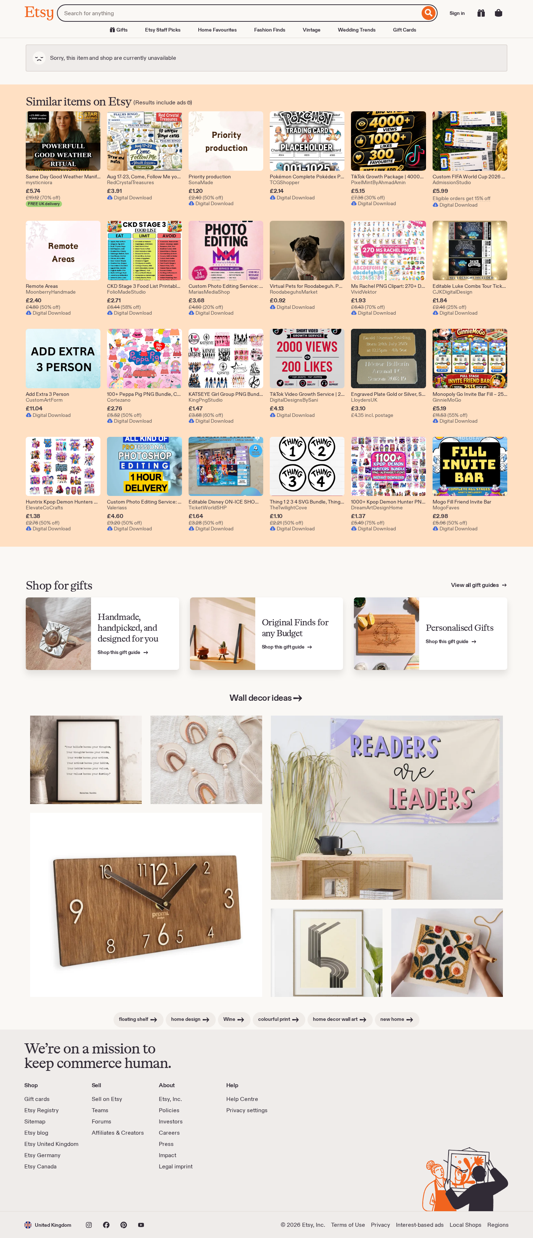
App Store (48, 1191)
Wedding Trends (357, 30)
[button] (48, 1224)
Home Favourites (217, 30)
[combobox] (238, 13)
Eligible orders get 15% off (462, 198)
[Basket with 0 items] (498, 13)
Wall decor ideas (261, 698)
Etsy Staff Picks (163, 30)
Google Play (103, 1191)
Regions (498, 1224)
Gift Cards (404, 30)
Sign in (457, 13)
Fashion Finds (269, 30)
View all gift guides (475, 584)
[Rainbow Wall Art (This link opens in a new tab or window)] (206, 760)
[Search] (429, 13)
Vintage (312, 30)
